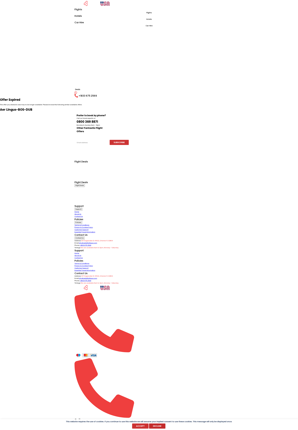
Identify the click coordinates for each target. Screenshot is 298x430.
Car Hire (149, 26)
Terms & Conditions (81, 225)
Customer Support (81, 230)
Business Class (80, 165)
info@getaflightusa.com (88, 243)
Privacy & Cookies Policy (83, 227)
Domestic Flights (80, 173)
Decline (157, 426)
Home (76, 212)
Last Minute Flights (81, 176)
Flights (149, 13)
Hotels (149, 19)
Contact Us (78, 216)
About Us (77, 214)
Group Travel (79, 179)
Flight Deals (79, 185)
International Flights (81, 170)
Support (78, 209)
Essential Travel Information (84, 232)
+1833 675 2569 (85, 245)
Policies (78, 222)
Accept (140, 426)
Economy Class (80, 167)
